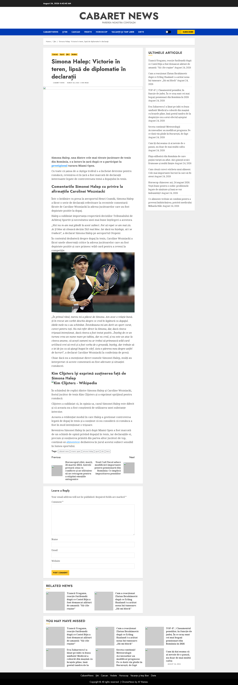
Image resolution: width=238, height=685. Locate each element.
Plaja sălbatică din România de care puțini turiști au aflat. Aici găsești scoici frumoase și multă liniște (169, 160)
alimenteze (73, 442)
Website (56, 560)
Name (55, 539)
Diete (141, 32)
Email (55, 550)
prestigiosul (59, 165)
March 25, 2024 (73, 83)
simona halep (88, 451)
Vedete (88, 32)
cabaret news (64, 451)
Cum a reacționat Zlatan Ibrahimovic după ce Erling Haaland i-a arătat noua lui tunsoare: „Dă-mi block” (126, 601)
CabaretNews (50, 32)
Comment (57, 501)
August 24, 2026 (174, 664)
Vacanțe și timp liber (123, 32)
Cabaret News (58, 83)
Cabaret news (119, 16)
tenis (108, 451)
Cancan (75, 32)
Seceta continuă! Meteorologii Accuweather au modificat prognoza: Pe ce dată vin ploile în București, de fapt (169, 130)
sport (97, 451)
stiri (102, 451)
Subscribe (188, 32)
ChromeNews (127, 681)
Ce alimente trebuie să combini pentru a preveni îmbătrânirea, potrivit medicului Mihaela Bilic (170, 202)
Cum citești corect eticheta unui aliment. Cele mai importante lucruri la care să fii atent (169, 173)
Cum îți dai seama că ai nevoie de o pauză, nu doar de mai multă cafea (178, 656)
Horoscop (101, 32)
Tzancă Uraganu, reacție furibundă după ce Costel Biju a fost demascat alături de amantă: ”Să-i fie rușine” (79, 601)
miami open (75, 451)
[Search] (174, 32)
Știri (64, 32)
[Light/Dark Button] (168, 32)
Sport (62, 54)
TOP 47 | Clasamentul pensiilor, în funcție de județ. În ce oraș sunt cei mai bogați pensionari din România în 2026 (169, 94)
